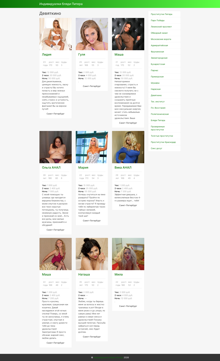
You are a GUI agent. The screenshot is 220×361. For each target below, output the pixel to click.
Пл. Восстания (158, 108)
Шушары (155, 83)
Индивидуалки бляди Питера (61, 4)
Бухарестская (158, 64)
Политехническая (160, 114)
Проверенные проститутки (158, 128)
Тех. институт (158, 101)
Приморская (157, 76)
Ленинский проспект (161, 26)
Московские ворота (161, 39)
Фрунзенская (157, 51)
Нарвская (156, 89)
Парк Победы (157, 20)
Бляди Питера (158, 120)
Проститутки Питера (161, 14)
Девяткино (156, 95)
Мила (119, 274)
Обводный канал (159, 33)
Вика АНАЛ (123, 167)
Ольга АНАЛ (51, 167)
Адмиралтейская (159, 45)
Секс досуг (156, 148)
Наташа (84, 274)
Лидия (46, 54)
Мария (83, 167)
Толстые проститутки (162, 136)
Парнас (154, 70)
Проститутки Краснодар (163, 142)
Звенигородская (159, 58)
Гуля (81, 54)
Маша (119, 54)
